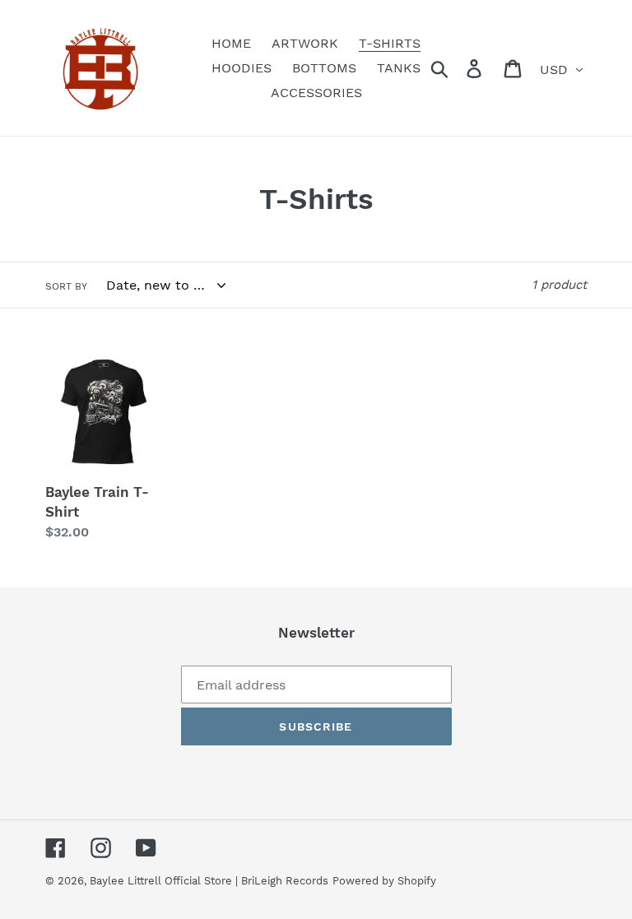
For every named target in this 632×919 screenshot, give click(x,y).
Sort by (66, 286)
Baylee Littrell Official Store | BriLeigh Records (209, 881)
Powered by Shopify (384, 881)
